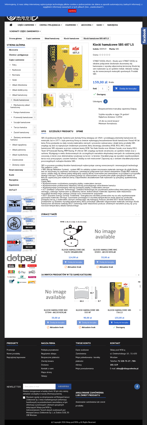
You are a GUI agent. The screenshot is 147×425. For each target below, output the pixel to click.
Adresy (79, 364)
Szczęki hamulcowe (22, 122)
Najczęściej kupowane (16, 357)
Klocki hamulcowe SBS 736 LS (119, 311)
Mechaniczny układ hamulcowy (20, 106)
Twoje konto (83, 343)
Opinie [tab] (79, 131)
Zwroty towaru (47, 361)
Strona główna (16, 44)
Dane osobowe (82, 350)
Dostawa (45, 364)
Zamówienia (81, 353)
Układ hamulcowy (19, 95)
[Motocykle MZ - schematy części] (22, 242)
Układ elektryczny (20, 90)
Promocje (11, 350)
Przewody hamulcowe (23, 117)
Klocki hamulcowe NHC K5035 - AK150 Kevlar (105, 250)
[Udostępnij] (105, 101)
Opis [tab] (43, 131)
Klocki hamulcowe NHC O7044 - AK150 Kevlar (56, 311)
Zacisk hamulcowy (21, 132)
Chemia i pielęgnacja (49, 25)
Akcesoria (86, 25)
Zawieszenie (17, 159)
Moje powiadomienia (85, 368)
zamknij (72, 11)
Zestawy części (18, 165)
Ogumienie (70, 25)
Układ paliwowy (19, 149)
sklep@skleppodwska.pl (127, 368)
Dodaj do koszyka (125, 88)
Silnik (14, 80)
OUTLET (13, 190)
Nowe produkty (13, 353)
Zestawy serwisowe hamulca (20, 138)
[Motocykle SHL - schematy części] (22, 223)
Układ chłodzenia (19, 85)
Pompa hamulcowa (22, 112)
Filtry (14, 65)
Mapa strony (46, 372)
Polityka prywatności (50, 350)
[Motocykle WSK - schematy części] (22, 203)
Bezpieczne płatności (50, 357)
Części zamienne (26, 25)
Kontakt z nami (47, 368)
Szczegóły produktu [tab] (61, 131)
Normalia (16, 75)
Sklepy (44, 376)
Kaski (99, 25)
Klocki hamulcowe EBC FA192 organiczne (73, 250)
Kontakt (115, 343)
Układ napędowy (19, 144)
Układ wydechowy (20, 154)
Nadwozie (16, 70)
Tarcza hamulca (20, 127)
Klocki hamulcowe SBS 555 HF (87, 311)
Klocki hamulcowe (21, 100)
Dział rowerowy (16, 170)
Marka (112, 49)
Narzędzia (112, 25)
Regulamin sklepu (48, 353)
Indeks (96, 49)
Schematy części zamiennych (24, 31)
